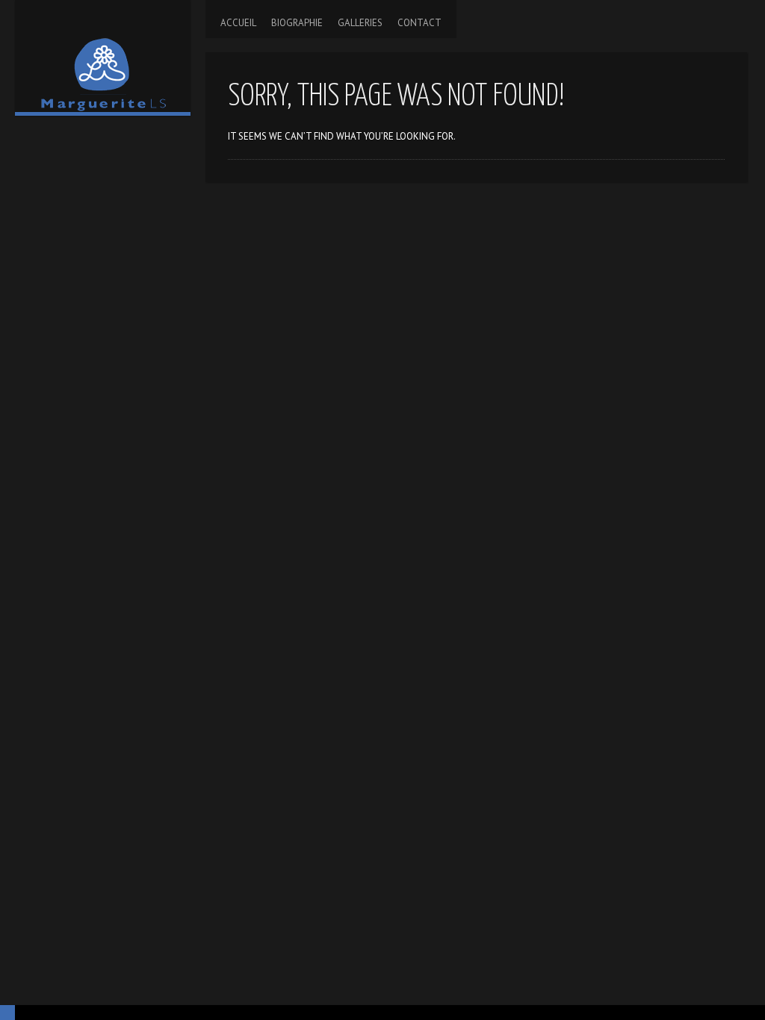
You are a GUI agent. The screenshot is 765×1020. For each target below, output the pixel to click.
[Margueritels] (103, 56)
